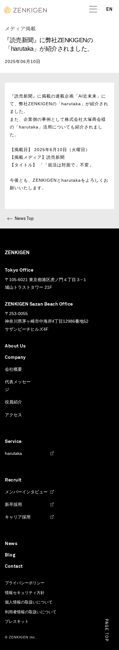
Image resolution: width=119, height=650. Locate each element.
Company (15, 357)
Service (13, 441)
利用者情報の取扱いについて (30, 612)
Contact (14, 566)
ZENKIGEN (17, 252)
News (11, 543)
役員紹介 (13, 401)
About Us (15, 346)
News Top (24, 219)
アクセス (13, 414)
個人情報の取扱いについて (28, 602)
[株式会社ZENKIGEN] (25, 10)
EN (109, 9)
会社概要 (13, 369)
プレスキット (17, 621)
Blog (10, 555)
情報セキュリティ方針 (25, 592)
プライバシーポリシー (25, 583)
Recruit (13, 480)
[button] (93, 9)
